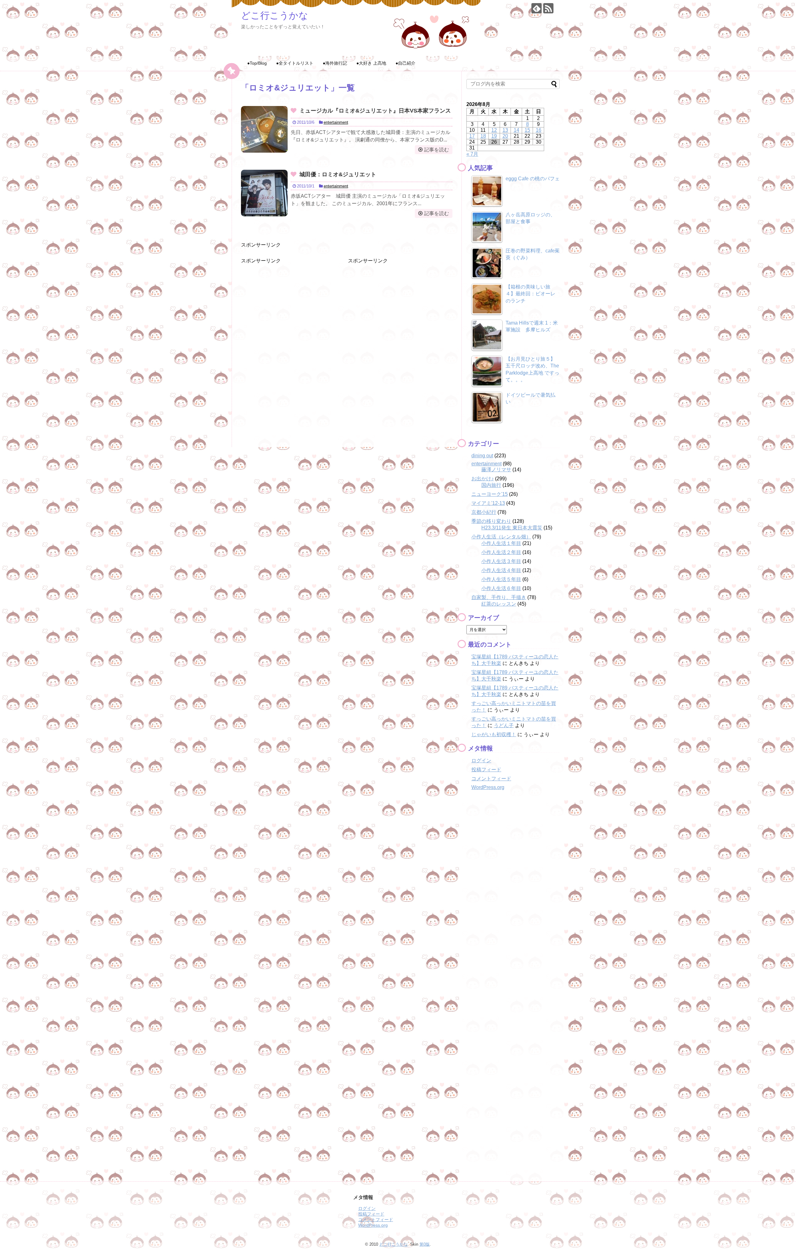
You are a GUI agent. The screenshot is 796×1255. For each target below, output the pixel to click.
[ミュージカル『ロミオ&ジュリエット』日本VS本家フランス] (264, 129)
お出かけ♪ (482, 478)
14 (516, 130)
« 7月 (472, 154)
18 (483, 136)
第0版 (424, 1244)
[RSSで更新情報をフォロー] (548, 8)
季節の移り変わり (491, 521)
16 (538, 130)
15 (527, 130)
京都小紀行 (483, 512)
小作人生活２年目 (501, 552)
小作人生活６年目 (501, 588)
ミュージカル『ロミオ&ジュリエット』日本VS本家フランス (375, 111)
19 (494, 136)
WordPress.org (487, 787)
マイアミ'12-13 (488, 503)
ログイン (481, 760)
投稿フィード (486, 769)
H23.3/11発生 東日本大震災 (511, 527)
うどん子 (504, 725)
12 (494, 130)
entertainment (336, 122)
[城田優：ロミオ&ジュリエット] (264, 193)
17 (472, 136)
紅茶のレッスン (498, 604)
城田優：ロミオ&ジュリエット (337, 174)
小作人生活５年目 (501, 579)
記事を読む (436, 149)
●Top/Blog (257, 63)
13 (505, 130)
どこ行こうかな (274, 15)
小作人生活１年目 (501, 543)
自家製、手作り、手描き (498, 597)
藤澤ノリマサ (496, 469)
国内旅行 (491, 485)
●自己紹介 (405, 63)
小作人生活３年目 (501, 561)
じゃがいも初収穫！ (493, 734)
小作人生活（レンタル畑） (501, 536)
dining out (482, 455)
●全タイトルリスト (294, 63)
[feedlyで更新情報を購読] (536, 8)
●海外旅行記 (335, 63)
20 (505, 136)
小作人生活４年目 (501, 570)
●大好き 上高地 (371, 63)
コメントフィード (491, 778)
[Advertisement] (287, 303)
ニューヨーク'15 (489, 494)
